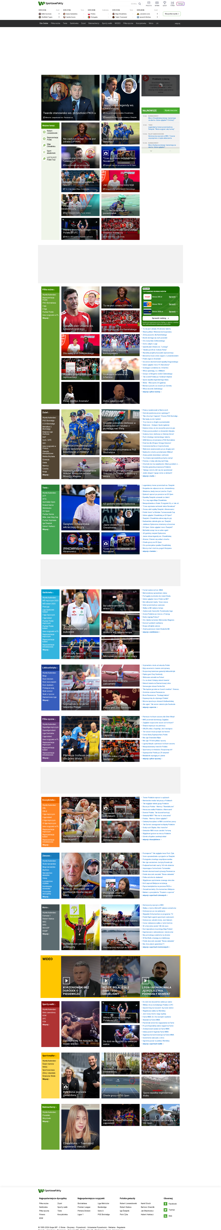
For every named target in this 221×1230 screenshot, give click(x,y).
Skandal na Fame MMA (151, 1020)
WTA (44, 499)
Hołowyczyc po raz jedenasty (74, 945)
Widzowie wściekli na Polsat (153, 677)
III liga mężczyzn (49, 823)
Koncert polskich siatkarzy (153, 623)
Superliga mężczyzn (50, 727)
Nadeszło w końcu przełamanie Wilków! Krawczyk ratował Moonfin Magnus (79, 473)
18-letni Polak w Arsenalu (115, 237)
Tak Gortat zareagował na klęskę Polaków (159, 824)
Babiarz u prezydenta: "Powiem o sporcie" (158, 892)
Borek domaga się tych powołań (77, 165)
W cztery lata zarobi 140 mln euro (155, 926)
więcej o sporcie (150, 707)
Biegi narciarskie (48, 867)
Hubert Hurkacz (48, 526)
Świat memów (48, 1064)
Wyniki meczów (171, 110)
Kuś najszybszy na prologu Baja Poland (157, 929)
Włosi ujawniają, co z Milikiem (154, 371)
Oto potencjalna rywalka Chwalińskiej (119, 113)
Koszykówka (141, 23)
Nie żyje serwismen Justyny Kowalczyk (157, 862)
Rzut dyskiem (47, 685)
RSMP (45, 931)
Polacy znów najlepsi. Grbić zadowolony (77, 207)
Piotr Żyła (124, 1214)
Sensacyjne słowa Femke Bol (154, 686)
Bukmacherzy (93, 23)
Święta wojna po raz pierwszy (154, 726)
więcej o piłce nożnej (151, 392)
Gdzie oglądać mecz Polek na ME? (156, 599)
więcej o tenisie (149, 551)
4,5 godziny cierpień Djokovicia (119, 503)
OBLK (44, 811)
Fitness (42, 1214)
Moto (151, 23)
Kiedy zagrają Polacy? (151, 617)
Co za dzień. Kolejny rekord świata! (156, 680)
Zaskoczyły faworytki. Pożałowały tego (74, 655)
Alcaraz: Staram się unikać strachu (156, 539)
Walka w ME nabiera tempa (117, 632)
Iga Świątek (47, 523)
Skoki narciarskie (49, 864)
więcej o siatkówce (151, 632)
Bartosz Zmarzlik (147, 1207)
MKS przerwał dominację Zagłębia (116, 734)
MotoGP (45, 928)
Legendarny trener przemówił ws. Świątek (158, 485)
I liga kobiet (47, 618)
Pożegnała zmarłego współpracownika (114, 894)
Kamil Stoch (146, 1203)
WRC (44, 925)
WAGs (44, 1067)
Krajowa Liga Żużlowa (47, 433)
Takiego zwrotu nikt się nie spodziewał (157, 470)
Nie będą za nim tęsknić (152, 419)
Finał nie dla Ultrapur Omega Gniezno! (157, 443)
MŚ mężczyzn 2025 (50, 601)
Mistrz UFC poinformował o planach (79, 237)
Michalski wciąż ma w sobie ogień (155, 530)
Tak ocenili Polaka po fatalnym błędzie (157, 377)
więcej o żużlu (149, 476)
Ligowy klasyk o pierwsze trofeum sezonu (159, 744)
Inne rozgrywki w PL (50, 315)
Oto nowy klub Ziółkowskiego (78, 353)
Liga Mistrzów (103, 1203)
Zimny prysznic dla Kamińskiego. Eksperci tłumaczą (120, 231)
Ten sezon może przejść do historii (156, 732)
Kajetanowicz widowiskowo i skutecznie (158, 932)
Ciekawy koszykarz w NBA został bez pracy (159, 821)
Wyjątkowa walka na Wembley (154, 1011)
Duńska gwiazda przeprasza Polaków (157, 467)
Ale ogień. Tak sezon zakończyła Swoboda (159, 704)
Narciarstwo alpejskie (47, 874)
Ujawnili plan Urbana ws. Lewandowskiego (78, 327)
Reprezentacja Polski (52, 139)
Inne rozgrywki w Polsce (49, 447)
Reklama (111, 1227)
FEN (44, 1022)
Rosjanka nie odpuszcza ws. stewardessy (158, 488)
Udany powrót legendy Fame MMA (156, 1032)
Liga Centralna (48, 733)
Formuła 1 (46, 916)
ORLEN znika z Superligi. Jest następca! (118, 757)
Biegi (44, 676)
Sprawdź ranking (159, 318)
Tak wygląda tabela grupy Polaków (156, 804)
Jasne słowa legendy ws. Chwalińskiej (118, 107)
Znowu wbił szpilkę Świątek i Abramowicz (78, 550)
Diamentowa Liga (49, 697)
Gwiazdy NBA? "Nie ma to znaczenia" (157, 816)
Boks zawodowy (49, 1012)
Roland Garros (48, 505)
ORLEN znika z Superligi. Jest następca (157, 729)
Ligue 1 (80, 1214)
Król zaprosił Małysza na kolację (155, 883)
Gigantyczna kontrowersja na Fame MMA (158, 1035)
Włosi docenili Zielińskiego (153, 389)
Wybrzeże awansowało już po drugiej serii (158, 449)
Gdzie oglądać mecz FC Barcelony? (156, 365)
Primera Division (84, 1211)
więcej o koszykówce (151, 839)
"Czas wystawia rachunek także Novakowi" (119, 159)
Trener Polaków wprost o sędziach (116, 838)
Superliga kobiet (49, 730)
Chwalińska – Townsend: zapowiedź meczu (78, 1145)
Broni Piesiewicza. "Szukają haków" (156, 695)
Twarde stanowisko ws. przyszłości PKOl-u (69, 113)
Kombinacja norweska (47, 887)
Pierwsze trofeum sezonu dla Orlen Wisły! (79, 757)
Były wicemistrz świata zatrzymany (115, 682)
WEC (44, 922)
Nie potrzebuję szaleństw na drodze (156, 935)
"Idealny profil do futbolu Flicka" (155, 350)
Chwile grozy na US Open (152, 542)
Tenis (65, 23)
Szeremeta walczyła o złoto (153, 1038)
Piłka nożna (55, 23)
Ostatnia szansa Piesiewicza (154, 692)
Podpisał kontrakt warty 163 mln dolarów (120, 870)
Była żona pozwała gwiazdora (74, 1093)
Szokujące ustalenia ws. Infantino (115, 376)
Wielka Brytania (48, 456)
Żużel (83, 23)
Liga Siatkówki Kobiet (48, 611)
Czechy (45, 469)
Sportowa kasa (48, 1070)
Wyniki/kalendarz (49, 295)
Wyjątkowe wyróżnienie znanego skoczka (158, 880)
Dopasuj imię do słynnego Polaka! (155, 698)
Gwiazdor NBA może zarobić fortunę (157, 830)
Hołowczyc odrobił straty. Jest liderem (157, 920)
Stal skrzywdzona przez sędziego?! (156, 413)
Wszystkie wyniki (171, 14)
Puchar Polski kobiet (48, 627)
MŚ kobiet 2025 (48, 604)
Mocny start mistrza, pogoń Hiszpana (157, 548)
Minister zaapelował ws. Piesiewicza (59, 118)
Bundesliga (102, 1207)
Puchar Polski (48, 312)
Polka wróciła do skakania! (153, 877)
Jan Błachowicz (147, 1211)
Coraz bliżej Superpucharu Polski (155, 735)
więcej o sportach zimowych (155, 895)
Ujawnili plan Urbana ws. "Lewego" (75, 159)
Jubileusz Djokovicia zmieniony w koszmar (159, 524)
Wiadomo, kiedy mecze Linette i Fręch (157, 491)
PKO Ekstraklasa (49, 303)
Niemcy (45, 466)
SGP (44, 437)
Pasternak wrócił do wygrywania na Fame (158, 1023)
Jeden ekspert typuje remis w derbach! (157, 473)
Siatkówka (74, 23)
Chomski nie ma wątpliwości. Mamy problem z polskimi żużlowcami (161, 464)
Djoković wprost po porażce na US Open (120, 165)
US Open (45, 511)
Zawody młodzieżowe (47, 452)
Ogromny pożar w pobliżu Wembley (156, 1041)
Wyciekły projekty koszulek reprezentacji (77, 376)
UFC (44, 1019)
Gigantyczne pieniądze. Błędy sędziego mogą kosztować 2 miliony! (77, 449)
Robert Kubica (48, 919)
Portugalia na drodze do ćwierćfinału (157, 596)
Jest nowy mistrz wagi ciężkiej (154, 1014)
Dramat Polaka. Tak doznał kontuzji (156, 813)
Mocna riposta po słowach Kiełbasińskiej (158, 701)
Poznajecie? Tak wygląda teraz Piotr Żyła (158, 853)
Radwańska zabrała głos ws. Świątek (157, 521)
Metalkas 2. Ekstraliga (47, 428)
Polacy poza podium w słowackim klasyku (158, 431)
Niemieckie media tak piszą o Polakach (117, 814)
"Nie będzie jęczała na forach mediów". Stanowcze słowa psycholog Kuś (161, 689)
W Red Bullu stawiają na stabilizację (156, 938)
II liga (44, 309)
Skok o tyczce (48, 694)
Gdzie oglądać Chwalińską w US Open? (157, 515)
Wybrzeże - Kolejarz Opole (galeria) (156, 425)
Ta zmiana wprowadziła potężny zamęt (158, 458)
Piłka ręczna (128, 23)
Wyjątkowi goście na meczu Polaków (157, 833)
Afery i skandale (48, 1073)
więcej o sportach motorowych (156, 947)
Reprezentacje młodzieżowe (48, 646)
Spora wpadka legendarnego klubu (156, 380)
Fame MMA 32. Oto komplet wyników (157, 1017)
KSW (44, 1015)
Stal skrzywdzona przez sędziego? (116, 140)
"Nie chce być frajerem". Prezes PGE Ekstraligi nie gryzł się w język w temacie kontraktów (161, 416)
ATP (44, 496)
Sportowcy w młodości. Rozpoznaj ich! (157, 750)
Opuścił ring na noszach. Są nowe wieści (80, 1042)
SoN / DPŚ (46, 440)
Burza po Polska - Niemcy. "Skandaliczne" (158, 807)
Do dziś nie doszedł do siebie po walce (120, 1043)
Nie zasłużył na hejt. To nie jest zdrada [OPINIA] (79, 140)
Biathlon (45, 870)
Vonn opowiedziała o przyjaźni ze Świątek (159, 856)
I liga (44, 306)
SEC (44, 443)
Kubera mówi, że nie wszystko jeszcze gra (159, 428)
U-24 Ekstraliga (48, 424)
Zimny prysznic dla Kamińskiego (120, 329)
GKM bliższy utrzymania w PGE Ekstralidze (119, 451)
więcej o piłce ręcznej (152, 759)
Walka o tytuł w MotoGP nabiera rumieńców (120, 922)
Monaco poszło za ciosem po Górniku (157, 386)
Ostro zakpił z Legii (113, 401)
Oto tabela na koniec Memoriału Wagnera (158, 620)
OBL (44, 808)
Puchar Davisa (48, 514)
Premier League (84, 1207)
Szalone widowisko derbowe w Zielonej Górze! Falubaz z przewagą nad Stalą (119, 426)
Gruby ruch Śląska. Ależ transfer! (155, 827)
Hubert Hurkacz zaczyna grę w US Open (159, 1121)
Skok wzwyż (47, 691)
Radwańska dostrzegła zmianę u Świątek (121, 117)
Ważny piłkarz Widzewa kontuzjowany (115, 352)
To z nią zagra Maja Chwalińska (77, 189)
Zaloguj (180, 4)
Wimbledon (46, 508)
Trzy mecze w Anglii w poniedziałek (115, 212)
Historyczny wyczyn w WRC (117, 947)
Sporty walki (107, 23)
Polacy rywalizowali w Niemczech (155, 410)
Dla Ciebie (44, 23)
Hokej (44, 878)
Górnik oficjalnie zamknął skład (154, 836)
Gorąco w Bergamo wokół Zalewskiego (120, 189)
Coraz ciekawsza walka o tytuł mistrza (157, 923)
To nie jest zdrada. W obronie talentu (157, 329)
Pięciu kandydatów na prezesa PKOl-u (157, 886)
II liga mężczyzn (48, 820)
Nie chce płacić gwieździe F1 (153, 944)
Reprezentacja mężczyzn (48, 635)
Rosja (44, 472)
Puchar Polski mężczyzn (48, 622)
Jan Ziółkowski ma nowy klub (118, 185)
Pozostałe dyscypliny (46, 892)
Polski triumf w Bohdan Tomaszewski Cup (159, 512)
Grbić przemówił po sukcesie (75, 630)
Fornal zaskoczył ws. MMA (153, 590)
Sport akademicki (51, 152)
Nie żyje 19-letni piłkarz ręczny (154, 741)
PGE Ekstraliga (48, 421)
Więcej (45, 318)
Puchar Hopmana (49, 520)
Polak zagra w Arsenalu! (76, 401)
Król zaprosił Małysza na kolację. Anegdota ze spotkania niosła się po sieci (78, 890)
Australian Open (48, 502)
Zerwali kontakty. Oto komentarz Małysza (158, 889)
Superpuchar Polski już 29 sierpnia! (156, 753)
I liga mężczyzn (48, 615)
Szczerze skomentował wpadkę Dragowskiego (160, 362)
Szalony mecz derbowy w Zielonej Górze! (158, 434)
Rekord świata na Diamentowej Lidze (157, 683)
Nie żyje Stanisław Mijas (152, 738)
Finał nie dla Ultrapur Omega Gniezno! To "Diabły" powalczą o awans (120, 473)
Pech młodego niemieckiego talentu (156, 437)
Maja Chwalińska (51, 145)
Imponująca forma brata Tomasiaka (156, 868)
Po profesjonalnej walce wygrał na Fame (158, 1026)
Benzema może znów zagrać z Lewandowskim (161, 356)
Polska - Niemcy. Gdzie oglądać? (155, 819)
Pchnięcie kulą (48, 688)
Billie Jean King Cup (50, 517)
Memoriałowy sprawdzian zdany (120, 656)
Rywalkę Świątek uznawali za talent (78, 183)
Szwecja (45, 459)
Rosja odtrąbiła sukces (151, 626)
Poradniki (46, 1115)
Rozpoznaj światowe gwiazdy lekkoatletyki (159, 671)
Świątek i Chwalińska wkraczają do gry (76, 525)
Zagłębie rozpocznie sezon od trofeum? (158, 723)
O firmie (62, 1227)
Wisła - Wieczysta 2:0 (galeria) (154, 383)
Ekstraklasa (82, 1203)
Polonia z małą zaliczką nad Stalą (155, 461)
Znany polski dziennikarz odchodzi (156, 455)
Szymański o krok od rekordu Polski (76, 705)
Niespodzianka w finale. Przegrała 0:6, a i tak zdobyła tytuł (161, 503)
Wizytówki (46, 1118)
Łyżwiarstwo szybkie (47, 882)
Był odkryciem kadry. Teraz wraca (77, 213)
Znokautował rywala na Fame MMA (156, 1029)
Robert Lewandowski (52, 132)
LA (157, 23)
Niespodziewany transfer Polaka (155, 747)
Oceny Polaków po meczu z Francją (156, 614)
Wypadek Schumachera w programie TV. (158, 914)
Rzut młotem (47, 679)
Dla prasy (70, 1227)
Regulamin (121, 1227)
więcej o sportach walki (153, 1044)
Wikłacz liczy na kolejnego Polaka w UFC (77, 231)
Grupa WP (54, 1227)
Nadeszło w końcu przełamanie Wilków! (158, 452)
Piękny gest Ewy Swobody (117, 707)
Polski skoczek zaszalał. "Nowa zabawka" (158, 874)
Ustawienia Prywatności (97, 1227)
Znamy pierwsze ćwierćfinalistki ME (156, 629)
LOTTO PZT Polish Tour (52, 159)
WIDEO (118, 23)
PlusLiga (45, 607)
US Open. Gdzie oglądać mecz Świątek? (158, 527)
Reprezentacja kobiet (48, 640)
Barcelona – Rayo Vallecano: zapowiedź (118, 1121)
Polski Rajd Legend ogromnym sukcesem (158, 917)
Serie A (100, 1211)
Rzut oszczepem (49, 682)
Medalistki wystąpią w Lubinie (154, 756)
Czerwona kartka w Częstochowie (156, 446)
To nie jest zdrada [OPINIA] (117, 305)
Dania (44, 462)
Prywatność (81, 1227)
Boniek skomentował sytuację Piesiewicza (159, 871)
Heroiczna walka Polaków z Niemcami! (80, 838)
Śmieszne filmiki (48, 1076)
